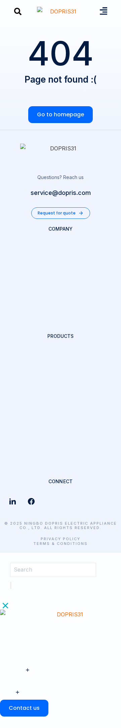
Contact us (24, 708)
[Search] (10, 585)
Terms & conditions (60, 544)
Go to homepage (60, 114)
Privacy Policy (60, 539)
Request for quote (57, 213)
